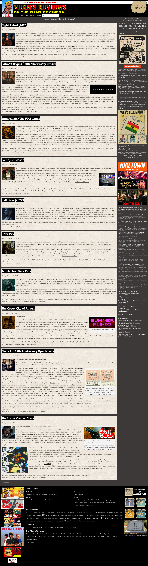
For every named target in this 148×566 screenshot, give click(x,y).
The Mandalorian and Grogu (125, 323)
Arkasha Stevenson (30, 148)
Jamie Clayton (101, 223)
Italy (95, 148)
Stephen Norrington (55, 475)
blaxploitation (60, 512)
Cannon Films (82, 512)
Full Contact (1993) (127, 239)
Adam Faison (8, 223)
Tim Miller (91, 299)
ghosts (69, 515)
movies (30, 97)
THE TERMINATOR (25, 279)
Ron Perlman (89, 407)
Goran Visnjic (80, 223)
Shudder (89, 55)
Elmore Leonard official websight (34, 527)
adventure (30, 512)
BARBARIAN (92, 46)
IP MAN (52, 383)
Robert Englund (42, 191)
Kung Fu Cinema (81, 534)
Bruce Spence (16, 260)
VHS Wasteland (92, 536)
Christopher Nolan (19, 107)
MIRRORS (48, 244)
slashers (56, 191)
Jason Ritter (71, 189)
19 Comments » (35, 264)
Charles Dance (68, 148)
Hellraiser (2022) (13, 200)
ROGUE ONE (32, 385)
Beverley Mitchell (19, 342)
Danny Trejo (119, 512)
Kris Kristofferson (38, 407)
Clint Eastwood (99, 500)
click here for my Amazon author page (132, 78)
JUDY (49, 242)
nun (21, 151)
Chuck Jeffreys (29, 189)
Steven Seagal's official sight (54, 536)
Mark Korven (109, 148)
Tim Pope (80, 342)
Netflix (112, 515)
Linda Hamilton (64, 299)
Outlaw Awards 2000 (53, 494)
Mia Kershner (43, 342)
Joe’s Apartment (122, 302)
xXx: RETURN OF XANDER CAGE (48, 385)
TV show (79, 368)
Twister (120, 332)
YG (99, 55)
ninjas (8, 109)
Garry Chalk (63, 189)
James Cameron (46, 299)
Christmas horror (100, 512)
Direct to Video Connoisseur (52, 534)
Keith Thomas (101, 148)
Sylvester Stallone (79, 505)
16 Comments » (26, 193)
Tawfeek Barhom (68, 151)
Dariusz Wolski (32, 260)
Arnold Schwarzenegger (11, 299)
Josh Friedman (55, 299)
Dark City (8, 234)
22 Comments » (21, 227)
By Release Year (43, 500)
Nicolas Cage (92, 502)
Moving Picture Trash (31, 536)
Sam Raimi (61, 518)
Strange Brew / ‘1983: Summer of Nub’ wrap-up (130, 310)
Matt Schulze (71, 407)
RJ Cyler (83, 55)
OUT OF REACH (42, 395)
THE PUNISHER (35, 434)
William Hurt (5, 262)
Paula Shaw (34, 191)
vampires (94, 55)
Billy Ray (21, 299)
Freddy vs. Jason (13, 160)
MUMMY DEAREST (29, 176)
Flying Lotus (34, 55)
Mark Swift (18, 191)
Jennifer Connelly (60, 260)
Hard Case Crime (48, 527)
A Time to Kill (121, 308)
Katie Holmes (63, 107)
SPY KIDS (67, 218)
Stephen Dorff (46, 475)
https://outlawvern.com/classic (138, 537)
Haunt (119, 313)
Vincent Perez (87, 342)
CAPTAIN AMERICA (22, 436)
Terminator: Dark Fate (16, 271)
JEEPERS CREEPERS (65, 46)
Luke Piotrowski (110, 223)
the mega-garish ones (63, 97)
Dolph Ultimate (65, 534)
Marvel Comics (63, 407)
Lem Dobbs (79, 260)
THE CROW (82, 326)
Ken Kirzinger (105, 189)
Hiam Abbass (89, 223)
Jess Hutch (78, 189)
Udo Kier (71, 475)
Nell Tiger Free (15, 151)
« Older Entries (5, 483)
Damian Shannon (38, 189)
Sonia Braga (49, 151)
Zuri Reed (103, 55)
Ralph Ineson (32, 151)
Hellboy (71, 387)
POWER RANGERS (22, 51)
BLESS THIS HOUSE (42, 176)
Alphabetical (34, 500)
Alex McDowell (9, 342)
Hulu (94, 223)
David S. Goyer (16, 55)
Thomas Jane (65, 342)
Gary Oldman (47, 107)
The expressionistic (22, 97)
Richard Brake (15, 109)
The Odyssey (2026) (123, 326)
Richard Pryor (42, 536)
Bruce (66, 512)
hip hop (74, 515)
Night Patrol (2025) (14, 25)
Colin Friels (23, 260)
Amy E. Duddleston (10, 148)
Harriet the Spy (122, 331)
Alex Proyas (8, 260)
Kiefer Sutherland (70, 260)
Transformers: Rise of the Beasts (132, 264)
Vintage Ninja (101, 536)
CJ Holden (121, 209)
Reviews (32, 15)
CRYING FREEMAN (78, 322)
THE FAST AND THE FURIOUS (64, 395)
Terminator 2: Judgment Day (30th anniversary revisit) (131, 301)
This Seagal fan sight (81, 536)
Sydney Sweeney (58, 151)
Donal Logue (17, 475)
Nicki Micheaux (76, 55)
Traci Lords (65, 475)
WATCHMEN (39, 324)
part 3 (27, 379)
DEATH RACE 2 (43, 393)
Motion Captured (104, 534)
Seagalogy (95, 518)
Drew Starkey (66, 223)
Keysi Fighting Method (83, 107)
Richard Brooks (57, 342)
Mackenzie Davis (74, 299)
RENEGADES (40, 244)
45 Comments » (32, 111)
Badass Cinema (24, 15)
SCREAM (58, 218)
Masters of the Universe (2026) (126, 306)
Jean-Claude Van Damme (81, 502)
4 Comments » (26, 57)
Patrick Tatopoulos (88, 260)
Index (28, 500)
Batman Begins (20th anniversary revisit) (29, 64)
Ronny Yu (50, 191)
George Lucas (63, 515)
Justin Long (60, 55)
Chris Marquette (19, 189)
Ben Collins (23, 223)
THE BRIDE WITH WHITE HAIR (65, 170)
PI (102, 101)
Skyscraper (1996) (123, 316)
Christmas (90, 512)
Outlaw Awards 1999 (41, 494)
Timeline (51, 500)
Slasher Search (116, 518)
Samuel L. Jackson (71, 518)
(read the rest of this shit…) (67, 51)
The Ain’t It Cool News (68, 536)
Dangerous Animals (123, 311)
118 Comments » (40, 301)
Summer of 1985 (49, 521)
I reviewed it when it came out (71, 363)
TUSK (86, 46)
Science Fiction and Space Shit (21, 264)
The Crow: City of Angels (18, 308)
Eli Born (73, 223)
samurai (80, 518)
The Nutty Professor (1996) (125, 337)
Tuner (123, 253)
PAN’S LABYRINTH (48, 374)
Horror (19, 57)
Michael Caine (103, 107)
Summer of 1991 (58, 521)
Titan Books (73, 527)
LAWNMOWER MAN (65, 322)
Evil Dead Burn (130, 249)
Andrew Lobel (21, 148)
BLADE (111, 401)
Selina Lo (13, 225)
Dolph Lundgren (108, 500)
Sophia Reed (121, 249)
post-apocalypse (34, 518)
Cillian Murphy (29, 107)
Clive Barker (40, 223)
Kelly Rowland (96, 189)
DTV (76, 494)
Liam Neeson (94, 107)
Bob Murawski (59, 148)
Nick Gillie (68, 55)
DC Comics (28, 515)
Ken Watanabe (72, 107)
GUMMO (80, 324)
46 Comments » (32, 344)
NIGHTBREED (57, 250)
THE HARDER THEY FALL (37, 51)
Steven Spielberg (110, 502)
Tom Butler (62, 191)
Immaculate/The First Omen (21, 118)
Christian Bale (9, 107)
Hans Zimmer (55, 107)
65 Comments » (41, 411)
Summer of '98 (40, 521)
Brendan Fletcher (9, 189)
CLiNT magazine (30, 542)
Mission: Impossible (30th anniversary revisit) (129, 328)
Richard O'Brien (98, 260)
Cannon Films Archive (38, 534)
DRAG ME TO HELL (78, 46)
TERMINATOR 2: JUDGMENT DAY (47, 279)
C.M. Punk (8, 55)
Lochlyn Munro (10, 191)
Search (39, 15)
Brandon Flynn (32, 223)
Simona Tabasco (40, 151)
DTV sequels (53, 515)
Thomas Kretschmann (100, 407)
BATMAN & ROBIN (15, 99)
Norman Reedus (80, 407)
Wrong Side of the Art (112, 536)
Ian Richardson (50, 260)
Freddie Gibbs (43, 55)
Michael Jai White (105, 515)
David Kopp (47, 189)
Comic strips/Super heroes (20, 111)
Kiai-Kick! (72, 534)
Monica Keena (26, 191)
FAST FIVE (79, 395)
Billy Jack (28, 534)
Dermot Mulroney (26, 55)
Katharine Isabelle (87, 189)
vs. (66, 191)
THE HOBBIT (53, 377)
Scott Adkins (87, 518)
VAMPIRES (47, 464)
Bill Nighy (51, 148)
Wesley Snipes (6, 409)
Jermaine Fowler (52, 55)
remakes (43, 518)
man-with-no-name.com (93, 534)
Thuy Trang (73, 342)
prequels (25, 151)
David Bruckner (48, 223)
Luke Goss (55, 407)
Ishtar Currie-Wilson (87, 148)
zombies (92, 521)
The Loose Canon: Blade (18, 418)
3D (26, 512)
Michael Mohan (6, 151)
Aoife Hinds (16, 223)
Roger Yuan (23, 109)
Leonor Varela (48, 407)
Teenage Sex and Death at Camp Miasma (135, 209)
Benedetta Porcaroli (42, 148)
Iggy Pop (36, 342)
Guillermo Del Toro (26, 407)
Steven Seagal (100, 502)
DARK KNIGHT (50, 379)
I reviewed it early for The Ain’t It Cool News (70, 80)
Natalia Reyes (84, 299)
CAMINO (84, 39)
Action (14, 57)
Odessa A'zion (6, 225)
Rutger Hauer (30, 109)
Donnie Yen (17, 407)
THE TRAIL (88, 173)
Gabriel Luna (37, 299)
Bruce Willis (91, 500)
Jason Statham (80, 515)
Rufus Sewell (107, 260)
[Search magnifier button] (58, 16)
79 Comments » (41, 477)
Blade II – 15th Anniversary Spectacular (28, 351)
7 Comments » (21, 153)
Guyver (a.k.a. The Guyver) (125, 314)
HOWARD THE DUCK (65, 432)
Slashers (81, 494)
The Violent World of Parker (61, 527)
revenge (50, 342)
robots (56, 518)
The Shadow (127, 284)
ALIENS (72, 283)
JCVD (87, 515)
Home (15, 15)
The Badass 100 (31, 494)
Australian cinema (51, 512)
